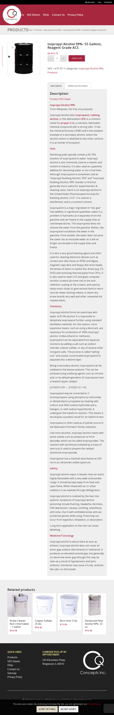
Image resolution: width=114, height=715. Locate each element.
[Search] (33, 35)
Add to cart (76, 58)
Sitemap (11, 673)
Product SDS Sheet (60, 99)
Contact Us (13, 669)
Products (52, 72)
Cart (99, 2)
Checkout (108, 2)
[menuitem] (90, 2)
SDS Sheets (13, 661)
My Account (90, 2)
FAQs (10, 665)
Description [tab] (56, 85)
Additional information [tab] (78, 85)
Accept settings (47, 709)
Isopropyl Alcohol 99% (91, 68)
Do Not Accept (68, 709)
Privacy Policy (14, 677)
